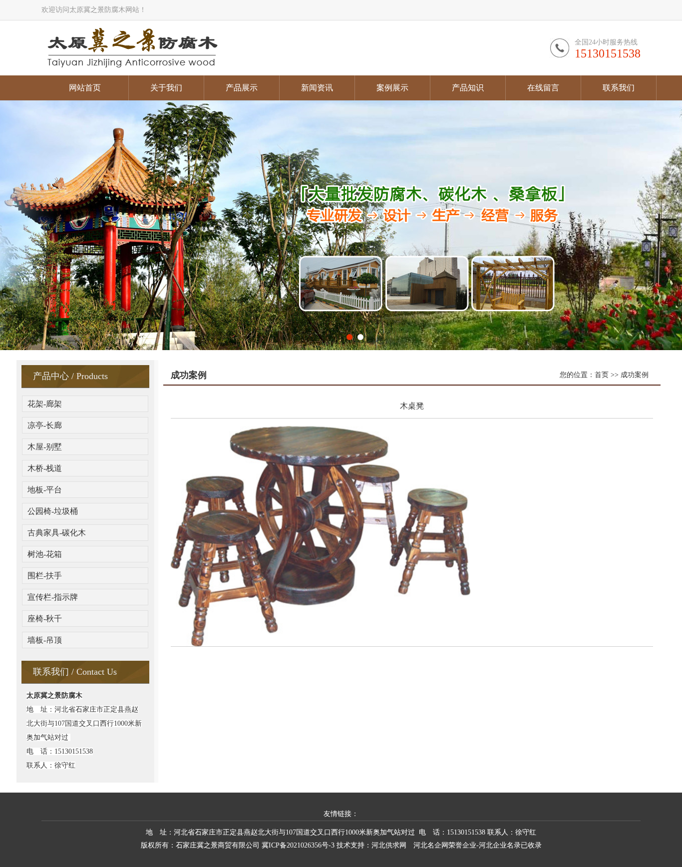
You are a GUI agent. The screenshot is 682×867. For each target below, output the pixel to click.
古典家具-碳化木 (56, 532)
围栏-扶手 (44, 575)
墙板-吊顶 (44, 640)
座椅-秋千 (44, 618)
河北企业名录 (500, 845)
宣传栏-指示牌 (52, 597)
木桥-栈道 (44, 468)
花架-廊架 (44, 404)
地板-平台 (44, 489)
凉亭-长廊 (44, 425)
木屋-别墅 (44, 446)
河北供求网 (388, 845)
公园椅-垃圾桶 (52, 511)
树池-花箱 (44, 554)
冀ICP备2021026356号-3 (298, 845)
